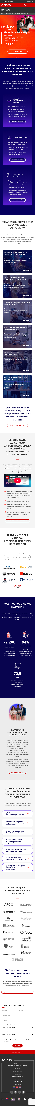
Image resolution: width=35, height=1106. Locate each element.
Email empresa (6, 1015)
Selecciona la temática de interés (9, 1024)
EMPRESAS (5, 10)
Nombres (4, 1010)
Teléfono (4, 1021)
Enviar (17, 1046)
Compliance (17, 1079)
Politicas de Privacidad (17, 1076)
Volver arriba (16, 1052)
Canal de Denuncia (17, 1081)
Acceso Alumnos (8, 1)
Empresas (8, 13)
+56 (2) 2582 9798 (17, 1071)
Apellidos (21, 1010)
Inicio (2, 13)
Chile (29, 1)
